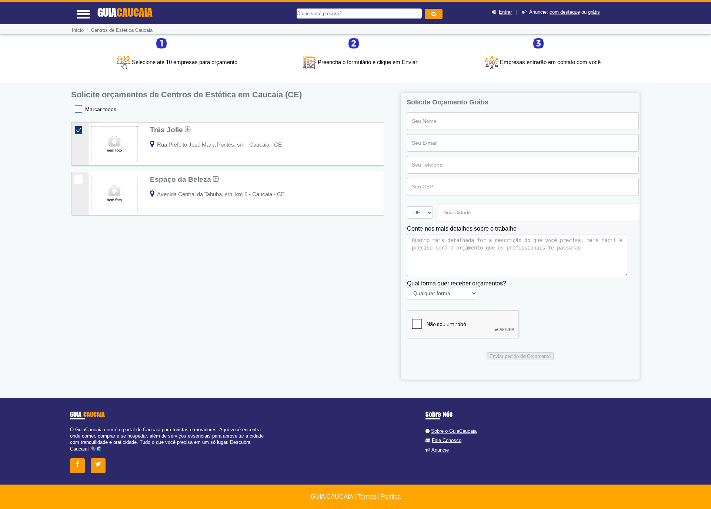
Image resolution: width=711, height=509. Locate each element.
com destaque (565, 12)
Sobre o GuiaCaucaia (454, 431)
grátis (594, 12)
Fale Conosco (446, 440)
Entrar (505, 12)
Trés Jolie (167, 129)
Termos (367, 496)
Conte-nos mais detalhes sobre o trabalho (462, 228)
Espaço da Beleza (181, 179)
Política (391, 496)
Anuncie (440, 450)
